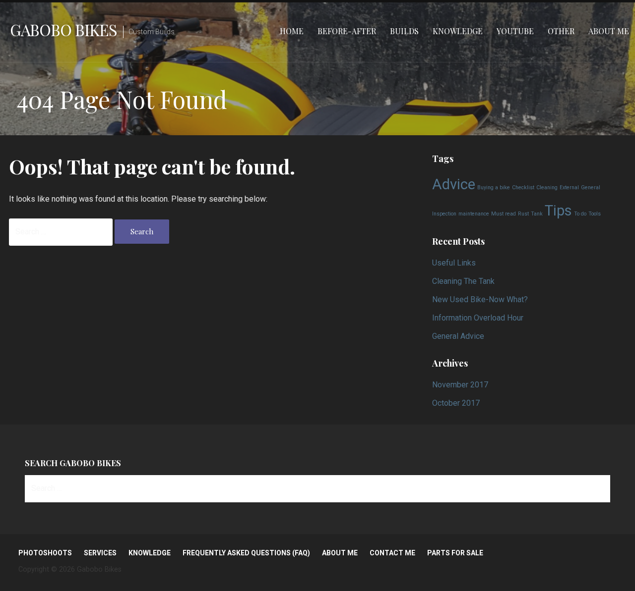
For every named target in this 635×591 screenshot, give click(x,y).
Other (561, 31)
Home (292, 31)
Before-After (347, 31)
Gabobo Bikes (63, 29)
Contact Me (392, 553)
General (590, 187)
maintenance (473, 214)
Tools (594, 214)
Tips (558, 210)
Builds (404, 31)
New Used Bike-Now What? (480, 299)
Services (100, 553)
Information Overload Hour (477, 317)
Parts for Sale (455, 553)
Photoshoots (45, 553)
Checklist (523, 187)
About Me (608, 31)
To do (580, 214)
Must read (503, 214)
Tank (537, 214)
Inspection (444, 214)
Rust (523, 214)
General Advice (458, 336)
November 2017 (460, 384)
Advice (453, 184)
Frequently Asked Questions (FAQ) (246, 553)
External (569, 187)
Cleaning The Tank (463, 281)
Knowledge (458, 31)
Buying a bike (493, 187)
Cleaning (547, 187)
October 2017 (456, 403)
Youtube (515, 31)
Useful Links (454, 263)
